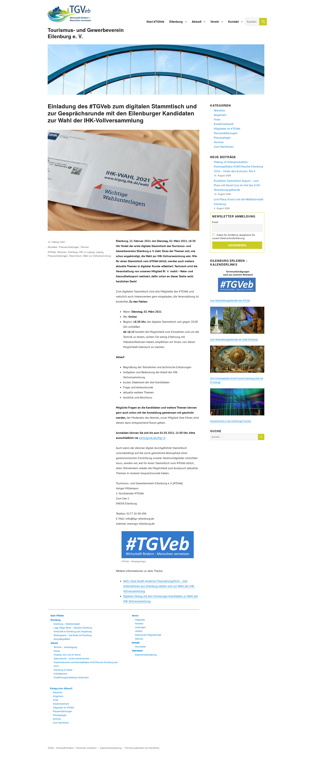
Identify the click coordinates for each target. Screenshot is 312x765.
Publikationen (60, 673)
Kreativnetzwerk (61, 703)
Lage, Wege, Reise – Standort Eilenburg (73, 627)
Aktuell (196, 21)
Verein (214, 21)
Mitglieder (140, 619)
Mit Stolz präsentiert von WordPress (142, 747)
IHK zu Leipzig (86, 252)
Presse (57, 650)
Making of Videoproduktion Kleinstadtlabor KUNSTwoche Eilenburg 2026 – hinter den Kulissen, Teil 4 (238, 166)
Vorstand (139, 623)
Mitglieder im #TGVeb (63, 707)
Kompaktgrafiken (62, 639)
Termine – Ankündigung (65, 647)
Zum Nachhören (61, 722)
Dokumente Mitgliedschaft (148, 634)
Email (215, 222)
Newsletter (140, 646)
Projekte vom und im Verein (67, 654)
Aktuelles (52, 247)
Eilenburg (176, 21)
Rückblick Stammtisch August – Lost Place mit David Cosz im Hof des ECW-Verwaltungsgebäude (237, 185)
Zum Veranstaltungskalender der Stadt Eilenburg (234, 339)
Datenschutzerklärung (146, 654)
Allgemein (58, 696)
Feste (55, 700)
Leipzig (99, 252)
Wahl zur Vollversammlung (97, 255)
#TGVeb (52, 252)
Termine (84, 247)
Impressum (137, 650)
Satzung (139, 638)
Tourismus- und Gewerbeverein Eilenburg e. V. (86, 33)
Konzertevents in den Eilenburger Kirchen (230, 421)
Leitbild (138, 631)
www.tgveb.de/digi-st (152, 438)
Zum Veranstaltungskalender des (230, 300)
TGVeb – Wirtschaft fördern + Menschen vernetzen (72, 747)
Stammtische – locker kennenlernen (71, 658)
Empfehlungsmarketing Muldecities (71, 677)
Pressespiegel (59, 715)
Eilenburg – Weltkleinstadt (67, 623)
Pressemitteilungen (69, 247)
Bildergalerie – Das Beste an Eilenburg (73, 635)
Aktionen (61, 252)
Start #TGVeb (155, 21)
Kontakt (233, 21)
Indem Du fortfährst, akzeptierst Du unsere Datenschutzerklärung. (233, 236)
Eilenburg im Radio (63, 669)
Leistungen (140, 627)
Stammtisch (75, 255)
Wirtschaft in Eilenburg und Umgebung (73, 631)
